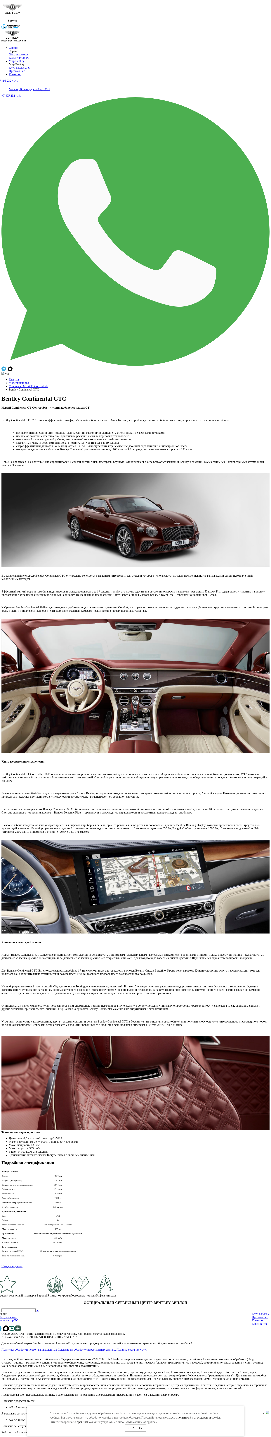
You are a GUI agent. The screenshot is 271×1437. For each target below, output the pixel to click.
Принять (135, 1427)
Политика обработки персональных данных (29, 1349)
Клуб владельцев (19, 67)
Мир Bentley (16, 61)
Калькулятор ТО (19, 57)
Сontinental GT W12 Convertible (28, 386)
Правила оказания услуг (132, 1349)
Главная (14, 379)
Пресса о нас (17, 71)
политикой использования (194, 1417)
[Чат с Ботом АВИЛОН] (4, 369)
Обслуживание (18, 54)
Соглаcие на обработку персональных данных (87, 1349)
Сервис (13, 47)
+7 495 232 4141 (11, 95)
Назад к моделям (11, 1266)
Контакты (15, 74)
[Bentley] (12, 22)
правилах (82, 1422)
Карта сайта (259, 1323)
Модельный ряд (19, 382)
